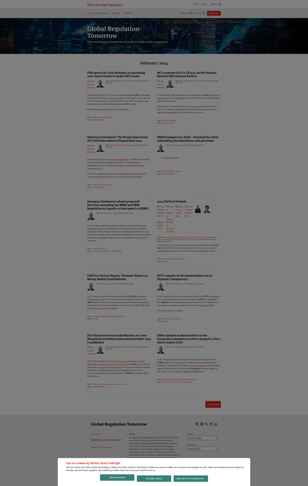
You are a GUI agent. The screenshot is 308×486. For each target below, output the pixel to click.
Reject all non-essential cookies (191, 478)
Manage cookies (154, 478)
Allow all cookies (117, 477)
